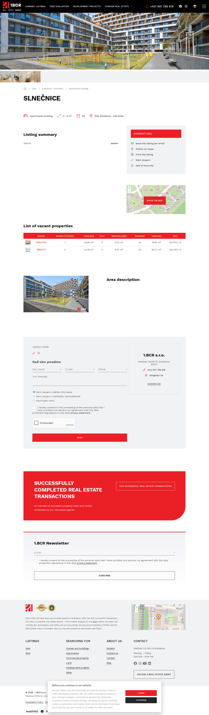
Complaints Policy (34, 702)
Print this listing (144, 154)
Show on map (155, 200)
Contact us (112, 653)
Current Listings (35, 6)
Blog (109, 662)
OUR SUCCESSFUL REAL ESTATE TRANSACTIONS (145, 486)
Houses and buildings (77, 648)
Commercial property (77, 658)
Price (175, 236)
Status (27, 143)
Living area (89, 236)
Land (69, 662)
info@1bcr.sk (156, 375)
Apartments (72, 653)
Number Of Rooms (65, 236)
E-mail (69, 369)
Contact (111, 658)
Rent (28, 653)
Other (69, 672)
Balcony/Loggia (119, 236)
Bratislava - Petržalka (52, 88)
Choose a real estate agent (154, 674)
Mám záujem (142, 160)
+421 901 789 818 (161, 6)
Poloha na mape (144, 149)
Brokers (111, 648)
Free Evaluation (59, 6)
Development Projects (87, 6)
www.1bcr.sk (154, 383)
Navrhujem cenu (45, 400)
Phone (101, 369)
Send (80, 437)
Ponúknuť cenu (143, 133)
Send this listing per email (149, 143)
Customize (141, 700)
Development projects (77, 667)
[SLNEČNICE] (104, 41)
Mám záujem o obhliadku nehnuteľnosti (58, 396)
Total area (156, 236)
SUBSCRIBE (104, 575)
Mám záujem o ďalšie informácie (54, 392)
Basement (140, 236)
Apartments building (78, 88)
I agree (141, 693)
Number (41, 236)
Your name (38, 369)
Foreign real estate (117, 6)
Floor (102, 236)
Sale (34, 88)
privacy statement (80, 413)
